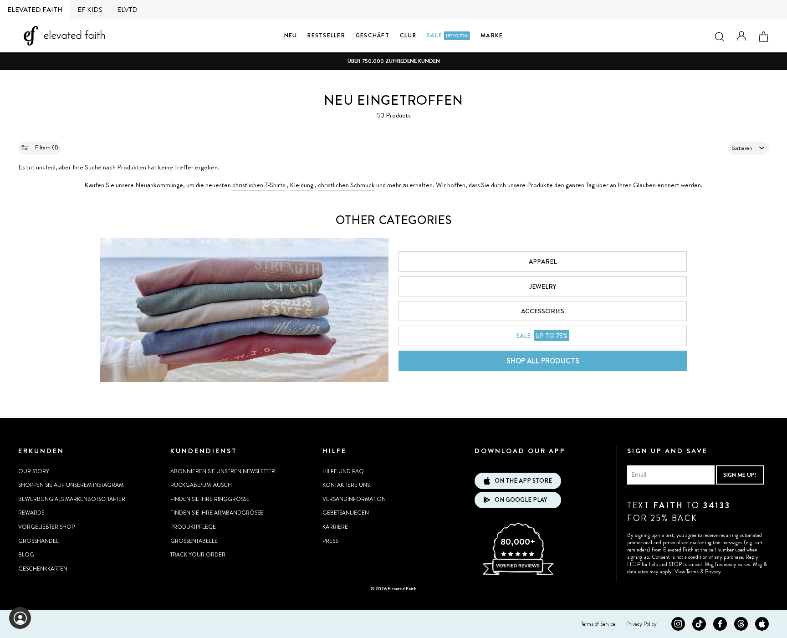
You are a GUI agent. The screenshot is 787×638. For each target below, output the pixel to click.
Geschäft (372, 35)
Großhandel (38, 541)
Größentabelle (194, 541)
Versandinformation (354, 499)
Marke (491, 35)
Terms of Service (598, 624)
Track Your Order (197, 555)
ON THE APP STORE (523, 480)
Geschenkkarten (42, 569)
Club (408, 35)
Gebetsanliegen (345, 513)
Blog (26, 555)
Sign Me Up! (739, 474)
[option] (393, 61)
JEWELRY (542, 286)
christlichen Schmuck (346, 185)
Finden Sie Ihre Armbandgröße (216, 513)
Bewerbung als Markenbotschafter (71, 499)
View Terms (687, 571)
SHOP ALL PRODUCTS (542, 361)
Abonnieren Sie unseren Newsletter (222, 471)
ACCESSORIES (542, 311)
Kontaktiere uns (346, 485)
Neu (290, 35)
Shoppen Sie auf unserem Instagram (70, 485)
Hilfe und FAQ (343, 471)
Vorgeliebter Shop (46, 527)
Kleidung (301, 185)
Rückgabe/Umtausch (201, 485)
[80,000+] (517, 574)
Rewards (31, 513)
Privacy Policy (641, 624)
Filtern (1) (46, 147)
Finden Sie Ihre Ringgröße (210, 499)
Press (330, 541)
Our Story (33, 471)
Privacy (713, 571)
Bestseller (326, 35)
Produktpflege (193, 527)
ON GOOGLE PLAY (521, 499)
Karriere (335, 527)
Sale (447, 35)
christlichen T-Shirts (258, 185)
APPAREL (543, 261)
